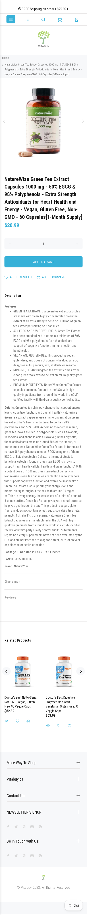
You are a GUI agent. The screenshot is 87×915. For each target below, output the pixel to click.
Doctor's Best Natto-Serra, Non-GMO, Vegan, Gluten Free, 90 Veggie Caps (20, 702)
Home (5, 57)
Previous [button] (4, 121)
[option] (43, 121)
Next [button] (83, 121)
